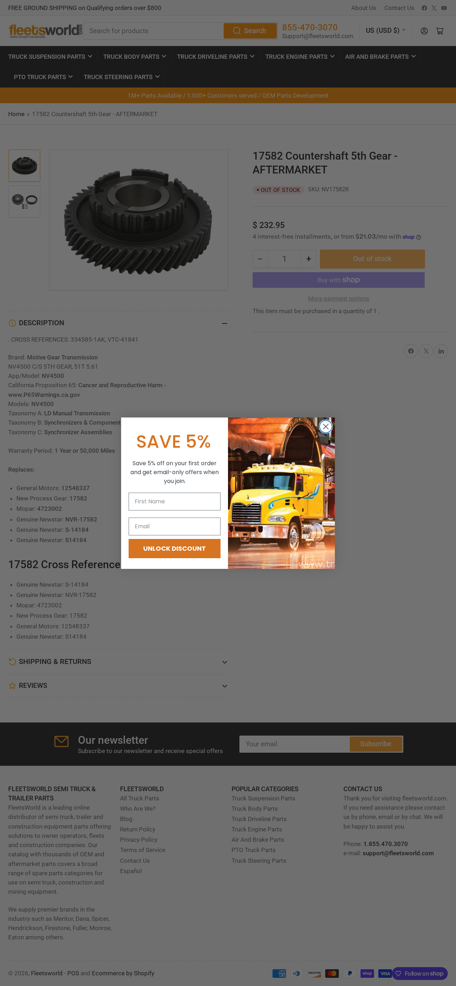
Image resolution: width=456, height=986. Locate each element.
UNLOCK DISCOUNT (174, 548)
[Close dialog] (326, 426)
